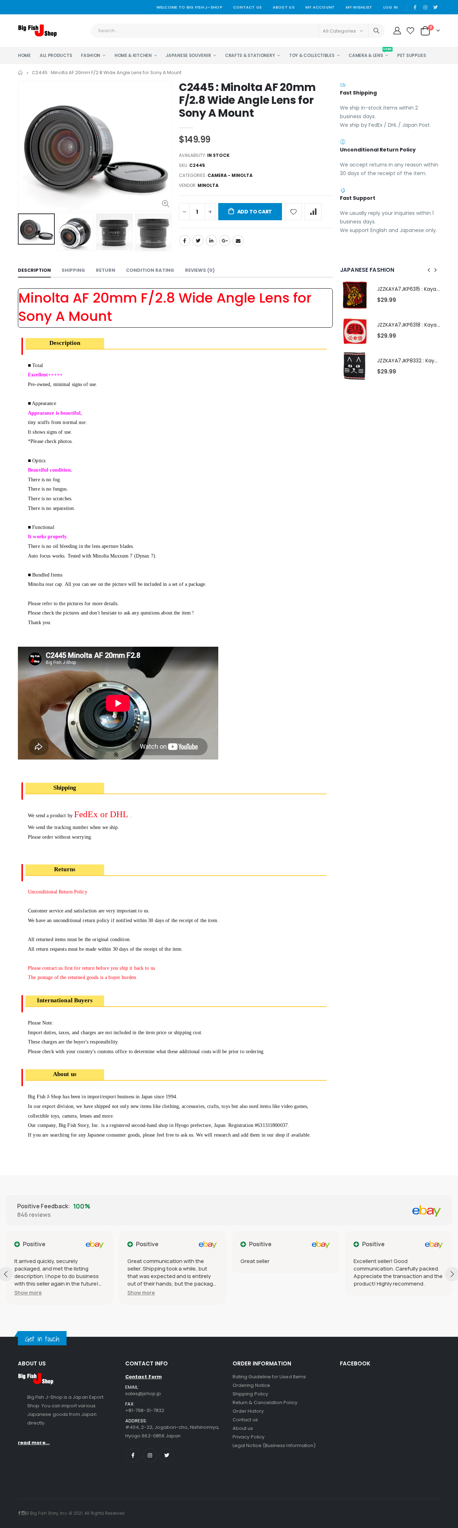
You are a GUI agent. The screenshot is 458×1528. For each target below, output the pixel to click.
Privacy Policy (248, 1436)
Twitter (198, 240)
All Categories (339, 31)
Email (238, 240)
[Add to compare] (313, 211)
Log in (390, 7)
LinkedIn (211, 240)
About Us (283, 7)
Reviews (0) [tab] (200, 270)
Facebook (184, 240)
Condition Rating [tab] (150, 270)
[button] (28, 1292)
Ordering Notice (251, 1385)
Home (20, 72)
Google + (224, 240)
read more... (34, 1442)
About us (243, 1428)
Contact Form (143, 1376)
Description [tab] (34, 270)
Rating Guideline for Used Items (269, 1376)
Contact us (245, 1419)
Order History (248, 1411)
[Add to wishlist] (293, 211)
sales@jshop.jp (143, 1393)
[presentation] (25, 232)
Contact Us (247, 7)
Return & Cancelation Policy (265, 1402)
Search (376, 31)
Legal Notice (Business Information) (274, 1445)
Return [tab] (105, 270)
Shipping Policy (250, 1393)
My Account (320, 7)
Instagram (150, 1455)
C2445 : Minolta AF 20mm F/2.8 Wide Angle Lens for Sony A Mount (247, 100)
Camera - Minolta (230, 175)
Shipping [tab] (73, 270)
